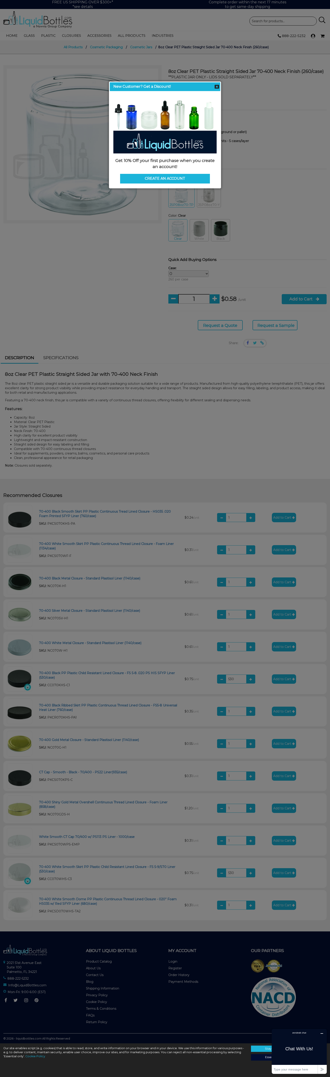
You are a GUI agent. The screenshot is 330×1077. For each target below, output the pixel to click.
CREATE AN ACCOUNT (165, 178)
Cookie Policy (35, 1056)
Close (217, 87)
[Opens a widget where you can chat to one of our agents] (299, 1051)
